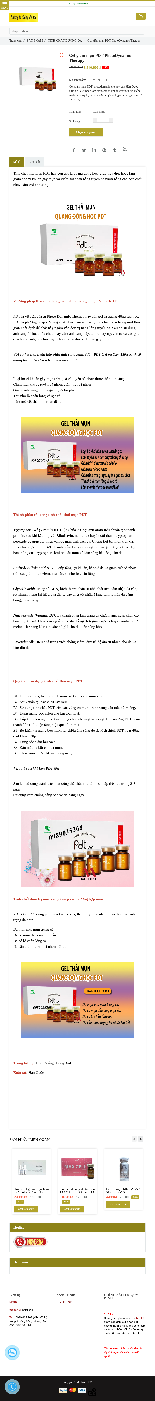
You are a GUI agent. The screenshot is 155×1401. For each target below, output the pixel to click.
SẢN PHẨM (36, 40)
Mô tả (16, 161)
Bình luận (34, 161)
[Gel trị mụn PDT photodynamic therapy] (74, 150)
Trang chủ (16, 40)
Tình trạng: (76, 111)
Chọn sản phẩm (86, 132)
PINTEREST (64, 1302)
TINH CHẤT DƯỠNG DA (66, 40)
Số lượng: (75, 121)
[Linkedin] (94, 150)
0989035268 (82, 3)
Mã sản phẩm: (78, 79)
